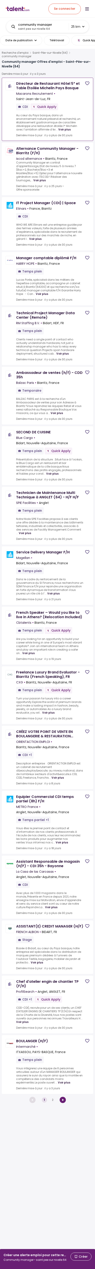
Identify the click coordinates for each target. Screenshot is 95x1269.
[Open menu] (87, 9)
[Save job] (87, 83)
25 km (75, 26)
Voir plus (64, 129)
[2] (63, 1100)
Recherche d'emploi (15, 52)
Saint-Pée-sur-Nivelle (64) (50, 52)
